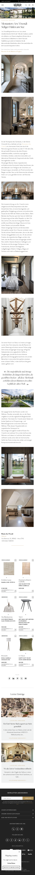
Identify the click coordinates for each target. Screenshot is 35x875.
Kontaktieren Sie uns (27, 1)
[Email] (25, 678)
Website (3, 536)
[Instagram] (7, 840)
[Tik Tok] (15, 840)
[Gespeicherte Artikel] (29, 5)
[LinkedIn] (19, 840)
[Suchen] (26, 5)
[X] (21, 678)
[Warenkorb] (32, 5)
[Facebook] (9, 678)
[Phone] (13, 829)
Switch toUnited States (11, 867)
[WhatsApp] (17, 829)
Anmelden (28, 798)
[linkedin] (13, 678)
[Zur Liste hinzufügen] (15, 560)
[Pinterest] (17, 678)
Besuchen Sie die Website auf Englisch (11, 51)
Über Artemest (6, 1)
